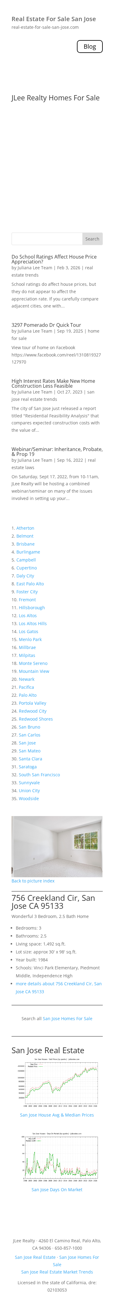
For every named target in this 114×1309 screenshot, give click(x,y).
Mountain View (34, 671)
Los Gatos (28, 631)
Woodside (29, 798)
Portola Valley (32, 703)
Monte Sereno (33, 663)
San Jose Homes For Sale (67, 1018)
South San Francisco (39, 775)
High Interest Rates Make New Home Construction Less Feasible (53, 383)
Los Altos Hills (33, 623)
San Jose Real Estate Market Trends (57, 1272)
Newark (26, 679)
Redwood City (33, 711)
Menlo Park (30, 639)
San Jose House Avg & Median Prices (57, 1115)
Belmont (24, 536)
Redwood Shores (36, 719)
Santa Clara (30, 759)
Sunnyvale (29, 782)
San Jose (27, 743)
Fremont (27, 599)
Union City (29, 790)
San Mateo (29, 751)
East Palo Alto (30, 584)
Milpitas (27, 655)
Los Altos (28, 615)
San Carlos (29, 735)
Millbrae (27, 647)
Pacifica (26, 687)
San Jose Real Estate (48, 1050)
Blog (90, 46)
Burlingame (28, 552)
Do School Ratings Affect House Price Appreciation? (54, 259)
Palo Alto (27, 695)
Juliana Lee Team (35, 267)
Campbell (26, 560)
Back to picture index (33, 881)
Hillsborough (32, 607)
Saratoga (28, 767)
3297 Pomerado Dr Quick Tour (46, 325)
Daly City (25, 576)
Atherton (25, 528)
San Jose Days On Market (57, 1189)
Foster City (27, 592)
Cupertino (26, 568)
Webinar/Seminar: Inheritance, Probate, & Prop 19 (57, 451)
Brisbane (25, 544)
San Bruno (29, 727)
